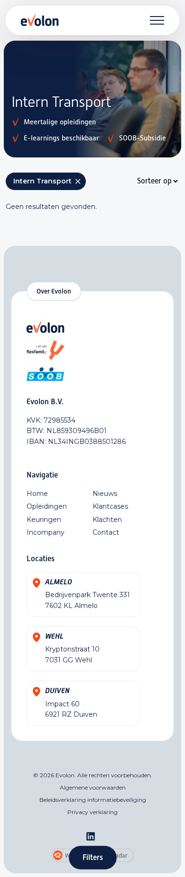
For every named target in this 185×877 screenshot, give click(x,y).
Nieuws (104, 493)
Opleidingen (47, 506)
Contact (105, 532)
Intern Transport (47, 181)
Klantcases (110, 506)
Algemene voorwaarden (93, 787)
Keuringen (44, 519)
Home (37, 493)
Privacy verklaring (92, 812)
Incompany (46, 532)
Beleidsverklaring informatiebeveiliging (92, 799)
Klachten (107, 519)
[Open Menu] (157, 20)
